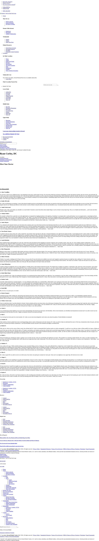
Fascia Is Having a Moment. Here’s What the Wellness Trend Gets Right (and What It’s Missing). (19, 440)
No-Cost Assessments (8, 491)
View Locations (3, 146)
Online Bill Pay (6, 399)
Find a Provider (6, 420)
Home (4, 469)
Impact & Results (10, 473)
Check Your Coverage (8, 423)
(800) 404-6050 (2, 461)
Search (1, 143)
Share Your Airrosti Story (11, 502)
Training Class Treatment (8, 424)
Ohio (7, 477)
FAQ (4, 419)
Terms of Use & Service (56, 449)
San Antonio (11, 483)
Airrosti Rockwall (4, 158)
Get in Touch (9, 515)
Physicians (5, 383)
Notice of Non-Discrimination (12, 450)
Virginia (7, 485)
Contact (4, 398)
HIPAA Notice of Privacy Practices (71, 449)
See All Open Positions (11, 499)
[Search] (17, 527)
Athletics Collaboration (8, 384)
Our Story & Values (10, 474)
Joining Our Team (10, 496)
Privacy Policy (36, 449)
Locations (5, 476)
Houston (11, 482)
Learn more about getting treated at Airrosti (14, 131)
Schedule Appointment (8, 421)
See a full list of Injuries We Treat (11, 134)
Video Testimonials (10, 504)
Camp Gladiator (6, 385)
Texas (7, 478)
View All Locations (10, 489)
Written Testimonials (10, 503)
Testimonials (6, 500)
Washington (8, 486)
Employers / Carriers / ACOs (9, 382)
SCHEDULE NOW (4, 147)
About (4, 470)
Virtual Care (5, 493)
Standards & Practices (46, 449)
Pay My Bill (2, 466)
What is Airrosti (9, 472)
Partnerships (5, 506)
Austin (10, 479)
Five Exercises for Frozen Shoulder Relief (8, 443)
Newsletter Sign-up (7, 404)
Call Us (7, 514)
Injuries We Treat (7, 490)
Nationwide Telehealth (11, 487)
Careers (4, 400)
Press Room (5, 403)
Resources (5, 516)
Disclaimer (82, 449)
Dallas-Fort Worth (13, 481)
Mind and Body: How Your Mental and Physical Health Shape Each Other (15, 437)
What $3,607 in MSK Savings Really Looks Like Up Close (12, 446)
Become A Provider (10, 498)
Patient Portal (3, 144)
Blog (4, 402)
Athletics (8, 510)
